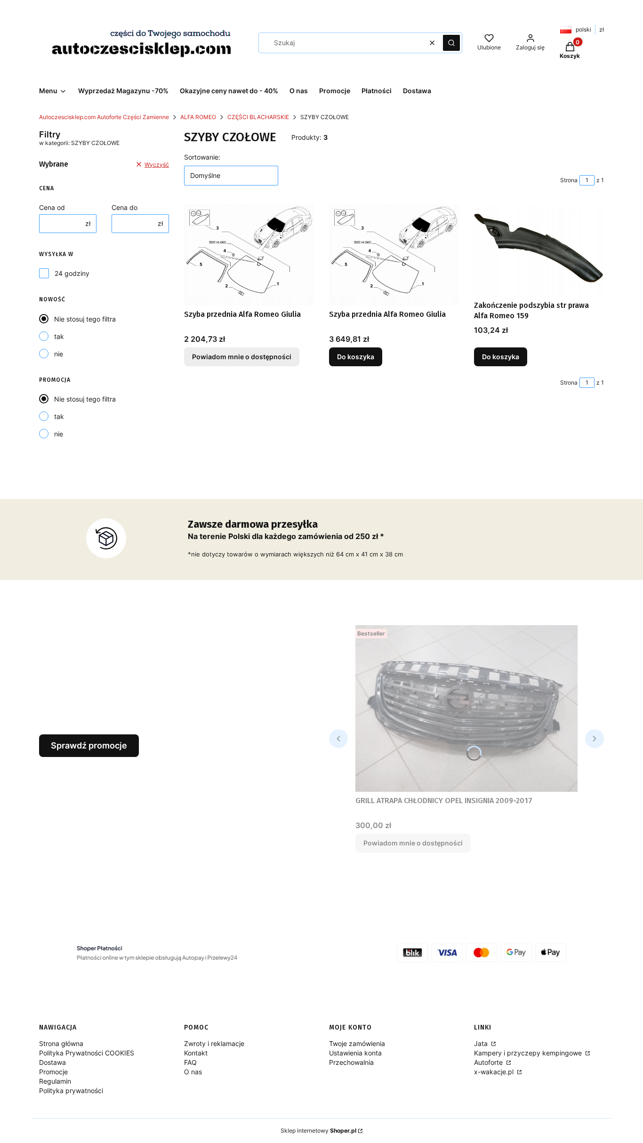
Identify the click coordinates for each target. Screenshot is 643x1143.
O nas (193, 1072)
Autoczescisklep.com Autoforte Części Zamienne (104, 117)
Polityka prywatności (71, 1091)
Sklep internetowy (318, 1130)
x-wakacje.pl (494, 1072)
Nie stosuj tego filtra (85, 319)
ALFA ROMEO (198, 117)
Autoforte (489, 1062)
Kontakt (196, 1053)
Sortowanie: (202, 157)
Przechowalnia (351, 1062)
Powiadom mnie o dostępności (241, 357)
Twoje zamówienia (357, 1043)
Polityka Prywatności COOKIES (86, 1053)
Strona (569, 180)
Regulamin (55, 1081)
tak (59, 336)
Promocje (53, 1072)
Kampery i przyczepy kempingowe (529, 1053)
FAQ (190, 1062)
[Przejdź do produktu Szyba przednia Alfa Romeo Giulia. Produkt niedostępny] (249, 255)
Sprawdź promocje (89, 745)
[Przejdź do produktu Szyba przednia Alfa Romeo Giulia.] (394, 255)
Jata (482, 1043)
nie (58, 354)
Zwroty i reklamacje (214, 1043)
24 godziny (72, 273)
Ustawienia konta (355, 1053)
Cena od (52, 207)
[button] (451, 43)
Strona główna (61, 1043)
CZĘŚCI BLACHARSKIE (258, 117)
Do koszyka (355, 357)
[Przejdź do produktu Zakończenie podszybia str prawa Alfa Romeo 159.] (539, 250)
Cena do (124, 207)
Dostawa (52, 1062)
